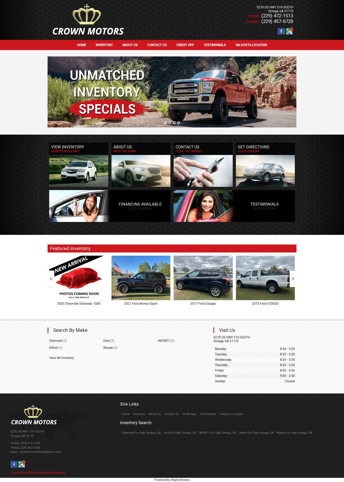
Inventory (139, 414)
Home (126, 414)
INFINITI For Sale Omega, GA (217, 433)
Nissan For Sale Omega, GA (294, 433)
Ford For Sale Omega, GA (180, 433)
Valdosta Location (231, 414)
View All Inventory (61, 358)
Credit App (189, 414)
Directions (48, 472)
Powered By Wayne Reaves (172, 480)
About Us (155, 414)
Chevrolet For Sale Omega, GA (141, 433)
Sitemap (60, 472)
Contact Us (34, 472)
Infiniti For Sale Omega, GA (256, 433)
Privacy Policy (18, 472)
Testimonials (208, 414)
